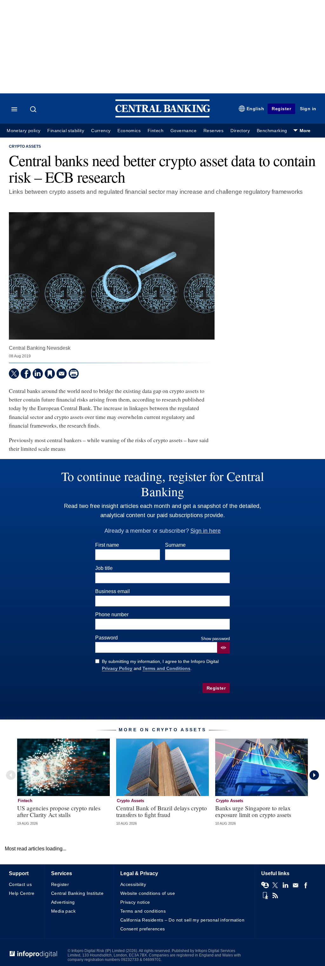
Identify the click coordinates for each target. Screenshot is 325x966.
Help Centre (22, 893)
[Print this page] (74, 373)
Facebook (305, 885)
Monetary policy (23, 130)
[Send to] (61, 373)
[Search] (34, 109)
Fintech (155, 130)
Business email (112, 591)
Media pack (63, 911)
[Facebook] (26, 373)
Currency (100, 130)
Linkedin (285, 885)
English (255, 108)
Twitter (275, 885)
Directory (240, 130)
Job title (104, 568)
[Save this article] (50, 373)
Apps (265, 895)
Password (106, 637)
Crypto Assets (25, 146)
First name (107, 545)
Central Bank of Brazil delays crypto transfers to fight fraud (161, 811)
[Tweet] (14, 373)
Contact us (20, 884)
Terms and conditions (143, 911)
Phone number (112, 614)
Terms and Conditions (166, 668)
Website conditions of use (147, 893)
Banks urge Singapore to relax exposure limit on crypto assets (253, 811)
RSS (275, 895)
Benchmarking (272, 130)
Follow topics (265, 885)
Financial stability (65, 130)
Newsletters (295, 885)
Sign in (308, 108)
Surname (175, 545)
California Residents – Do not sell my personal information (182, 919)
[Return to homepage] (162, 116)
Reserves (213, 130)
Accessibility (133, 884)
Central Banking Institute (77, 893)
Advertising (63, 902)
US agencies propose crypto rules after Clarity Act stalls (58, 811)
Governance (183, 130)
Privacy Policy (117, 668)
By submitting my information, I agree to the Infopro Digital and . (160, 665)
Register (281, 108)
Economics (129, 130)
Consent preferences (142, 928)
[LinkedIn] (38, 373)
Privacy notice (135, 902)
